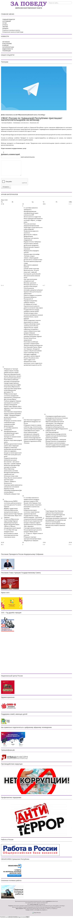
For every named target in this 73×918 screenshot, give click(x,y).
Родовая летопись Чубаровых (32, 242)
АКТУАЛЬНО (6, 42)
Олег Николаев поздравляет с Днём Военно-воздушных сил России (32, 421)
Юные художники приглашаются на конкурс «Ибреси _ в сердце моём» (33, 220)
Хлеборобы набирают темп (12, 494)
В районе (9, 123)
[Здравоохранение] (8, 706)
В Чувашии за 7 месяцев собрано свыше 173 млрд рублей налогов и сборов (11, 370)
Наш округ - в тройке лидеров (12, 463)
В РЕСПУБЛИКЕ (7, 43)
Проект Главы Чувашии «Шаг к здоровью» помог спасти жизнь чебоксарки (13, 408)
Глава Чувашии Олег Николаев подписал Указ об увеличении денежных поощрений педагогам (55, 513)
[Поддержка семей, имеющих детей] (5, 721)
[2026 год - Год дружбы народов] (7, 624)
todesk (24, 917)
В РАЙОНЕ (5, 45)
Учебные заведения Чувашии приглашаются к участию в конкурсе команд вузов (12, 402)
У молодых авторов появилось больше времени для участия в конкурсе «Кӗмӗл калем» (33, 530)
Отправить (6, 187)
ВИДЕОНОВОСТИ (7, 49)
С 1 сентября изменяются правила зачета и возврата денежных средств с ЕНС (31, 499)
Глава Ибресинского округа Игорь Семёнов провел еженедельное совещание (32, 432)
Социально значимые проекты (11, 30)
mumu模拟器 (8, 917)
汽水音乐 (2, 917)
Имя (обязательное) (28, 157)
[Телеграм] (34, 88)
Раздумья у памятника (10, 447)
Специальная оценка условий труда (12, 32)
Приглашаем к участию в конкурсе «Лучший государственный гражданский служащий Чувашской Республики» (57, 444)
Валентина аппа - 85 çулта (31, 270)
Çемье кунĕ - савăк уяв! (30, 272)
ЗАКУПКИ (5, 27)
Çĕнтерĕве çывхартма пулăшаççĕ (33, 290)
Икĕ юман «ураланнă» (30, 283)
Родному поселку (9, 488)
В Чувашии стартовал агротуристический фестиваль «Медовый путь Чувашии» (32, 538)
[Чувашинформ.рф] (14, 757)
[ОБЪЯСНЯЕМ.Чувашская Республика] (12, 870)
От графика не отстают (30, 304)
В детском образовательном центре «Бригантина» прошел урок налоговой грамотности (12, 376)
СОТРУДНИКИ (6, 21)
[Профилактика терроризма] (36, 819)
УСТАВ (4, 23)
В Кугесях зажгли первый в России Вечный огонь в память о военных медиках (55, 525)
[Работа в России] (30, 850)
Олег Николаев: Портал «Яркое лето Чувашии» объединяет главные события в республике (33, 349)
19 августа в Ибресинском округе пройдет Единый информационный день (11, 521)
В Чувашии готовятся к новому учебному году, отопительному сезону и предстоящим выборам (33, 427)
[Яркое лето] (11, 603)
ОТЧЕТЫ (5, 25)
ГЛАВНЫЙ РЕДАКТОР (8, 19)
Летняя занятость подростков (32, 217)
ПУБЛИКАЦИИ (6, 51)
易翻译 (27, 917)
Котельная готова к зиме (11, 476)
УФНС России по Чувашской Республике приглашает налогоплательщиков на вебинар (31, 119)
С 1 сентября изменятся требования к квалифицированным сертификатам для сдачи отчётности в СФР (31, 211)
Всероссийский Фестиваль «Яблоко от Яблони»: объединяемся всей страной (12, 526)
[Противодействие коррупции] (36, 781)
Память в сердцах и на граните (33, 295)
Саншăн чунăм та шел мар (31, 268)
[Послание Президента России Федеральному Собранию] (7, 564)
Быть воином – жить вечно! (11, 462)
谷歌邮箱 (14, 917)
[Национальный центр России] (7, 687)
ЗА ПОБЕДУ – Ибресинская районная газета (28, 5)
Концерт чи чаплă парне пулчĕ (12, 453)
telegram (19, 917)
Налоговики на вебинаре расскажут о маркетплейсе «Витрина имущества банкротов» (33, 343)
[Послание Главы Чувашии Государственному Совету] (10, 583)
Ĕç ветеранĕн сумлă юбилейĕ (32, 274)
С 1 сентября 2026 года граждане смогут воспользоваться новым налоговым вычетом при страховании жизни (11, 533)
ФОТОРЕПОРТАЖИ (8, 47)
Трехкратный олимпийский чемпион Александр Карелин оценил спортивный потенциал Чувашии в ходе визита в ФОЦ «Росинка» (33, 439)
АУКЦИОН (5, 28)
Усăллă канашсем (29, 288)
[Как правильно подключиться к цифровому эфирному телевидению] (13, 739)
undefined (16, 138)
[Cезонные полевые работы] (12, 892)
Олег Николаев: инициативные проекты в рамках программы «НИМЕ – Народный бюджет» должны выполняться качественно (13, 415)
